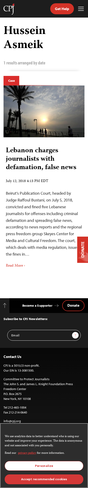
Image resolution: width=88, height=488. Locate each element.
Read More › (15, 266)
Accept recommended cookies (44, 479)
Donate (73, 305)
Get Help (62, 8)
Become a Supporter (37, 305)
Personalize (44, 466)
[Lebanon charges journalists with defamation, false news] (44, 111)
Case (11, 80)
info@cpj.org (12, 421)
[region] (44, 455)
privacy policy (27, 453)
